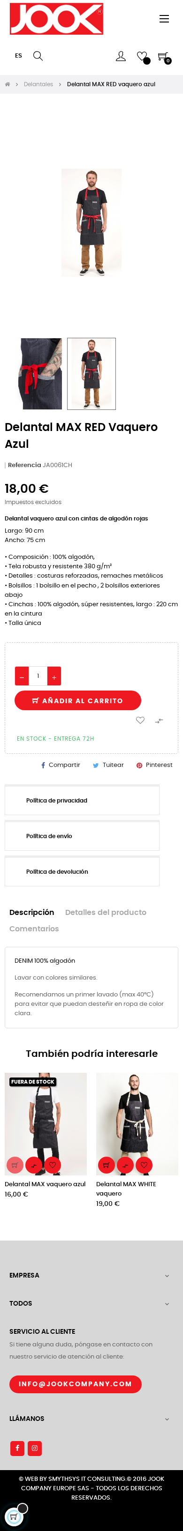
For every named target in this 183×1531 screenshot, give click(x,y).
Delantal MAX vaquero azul (45, 1185)
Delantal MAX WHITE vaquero (126, 1189)
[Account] (120, 56)
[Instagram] (35, 1448)
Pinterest (159, 765)
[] (15, 1165)
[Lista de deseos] (140, 720)
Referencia (24, 465)
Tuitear (113, 765)
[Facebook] (17, 1448)
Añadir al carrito (81, 701)
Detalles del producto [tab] (105, 912)
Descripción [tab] (31, 912)
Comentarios (34, 929)
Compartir (64, 765)
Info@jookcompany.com (75, 1384)
